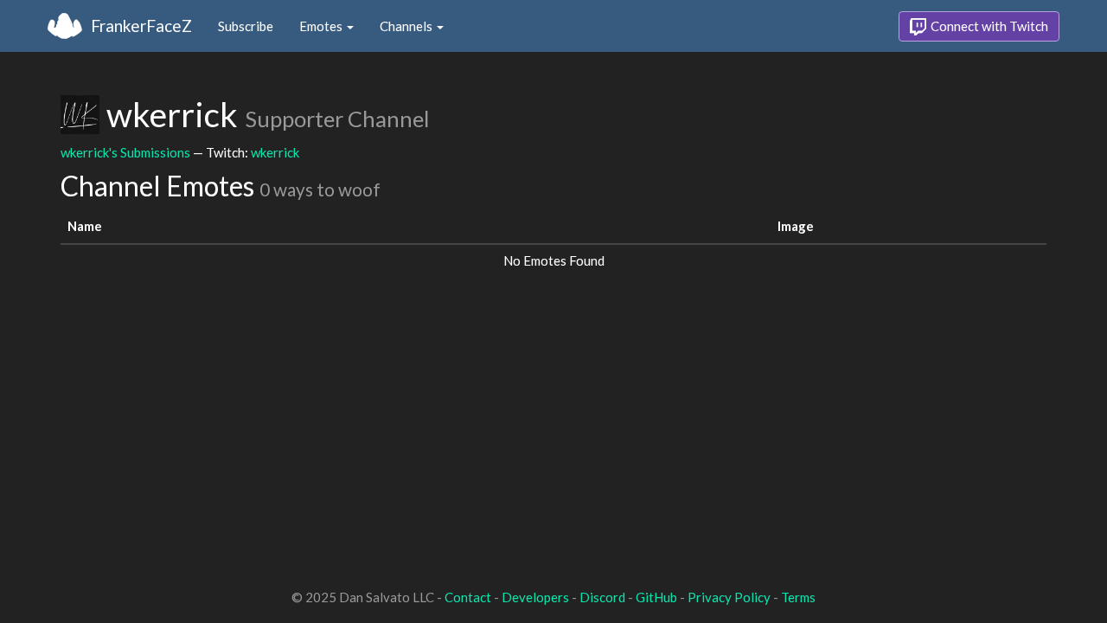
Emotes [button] (322, 26)
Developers (535, 597)
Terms (798, 597)
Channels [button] (407, 26)
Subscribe (245, 26)
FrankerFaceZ (141, 25)
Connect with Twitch (988, 26)
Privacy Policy (729, 597)
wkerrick (275, 152)
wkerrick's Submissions (125, 152)
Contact (468, 597)
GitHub (656, 597)
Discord (602, 597)
